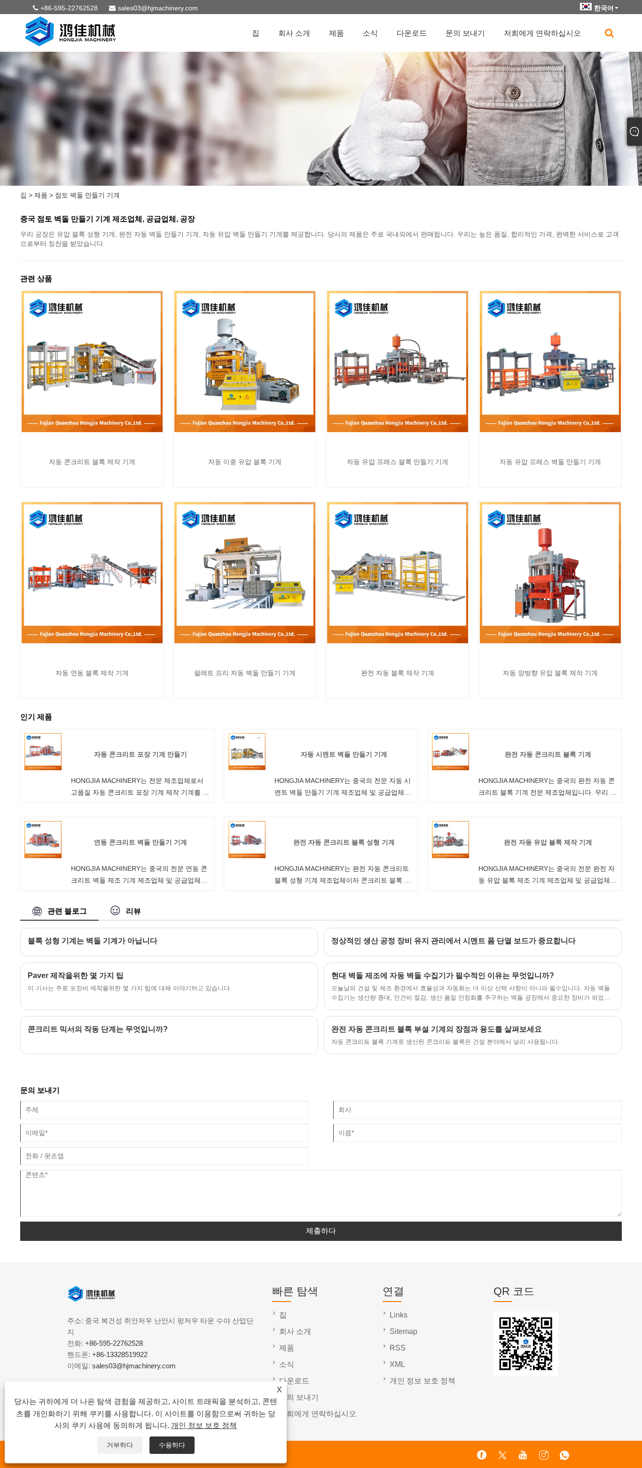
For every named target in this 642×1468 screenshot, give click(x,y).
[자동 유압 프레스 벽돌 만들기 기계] (550, 430)
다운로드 (412, 33)
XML (397, 1364)
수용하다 (172, 1445)
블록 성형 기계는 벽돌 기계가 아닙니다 (92, 941)
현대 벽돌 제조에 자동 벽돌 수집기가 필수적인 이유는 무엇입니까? (442, 975)
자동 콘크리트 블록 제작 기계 (92, 462)
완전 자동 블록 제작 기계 (397, 673)
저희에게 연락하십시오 (542, 33)
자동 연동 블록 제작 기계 (92, 673)
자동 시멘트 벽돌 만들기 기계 (344, 754)
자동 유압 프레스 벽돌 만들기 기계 (550, 462)
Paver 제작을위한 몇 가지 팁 (76, 975)
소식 (370, 33)
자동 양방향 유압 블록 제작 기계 (550, 673)
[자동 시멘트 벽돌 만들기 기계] (247, 768)
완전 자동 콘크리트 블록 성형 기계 (344, 842)
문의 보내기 (465, 33)
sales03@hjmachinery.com (158, 8)
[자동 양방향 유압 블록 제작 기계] (550, 641)
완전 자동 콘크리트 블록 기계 (548, 754)
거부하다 (120, 1445)
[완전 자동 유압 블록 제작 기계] (450, 856)
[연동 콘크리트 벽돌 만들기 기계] (43, 856)
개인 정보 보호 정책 (204, 1425)
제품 (336, 33)
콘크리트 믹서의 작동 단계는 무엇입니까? (98, 1029)
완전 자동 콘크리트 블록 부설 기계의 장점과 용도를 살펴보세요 (436, 1029)
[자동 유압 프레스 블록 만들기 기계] (397, 430)
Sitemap (403, 1331)
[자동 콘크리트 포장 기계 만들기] (43, 768)
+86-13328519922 (120, 1354)
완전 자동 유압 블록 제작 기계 (548, 842)
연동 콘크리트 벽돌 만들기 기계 (140, 842)
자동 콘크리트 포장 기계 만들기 (140, 754)
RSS (398, 1348)
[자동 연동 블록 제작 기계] (92, 641)
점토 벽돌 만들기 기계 (87, 195)
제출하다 (321, 1231)
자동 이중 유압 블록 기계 (245, 462)
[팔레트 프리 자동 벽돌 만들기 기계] (244, 641)
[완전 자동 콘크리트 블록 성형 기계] (247, 856)
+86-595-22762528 (69, 8)
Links (398, 1315)
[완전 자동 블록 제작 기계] (397, 641)
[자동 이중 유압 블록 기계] (244, 430)
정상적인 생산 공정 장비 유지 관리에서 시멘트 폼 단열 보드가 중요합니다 (453, 941)
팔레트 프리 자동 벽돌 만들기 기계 (245, 673)
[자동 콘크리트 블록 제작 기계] (92, 430)
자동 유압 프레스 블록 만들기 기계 (397, 462)
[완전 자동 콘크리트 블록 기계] (450, 768)
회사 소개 (294, 33)
